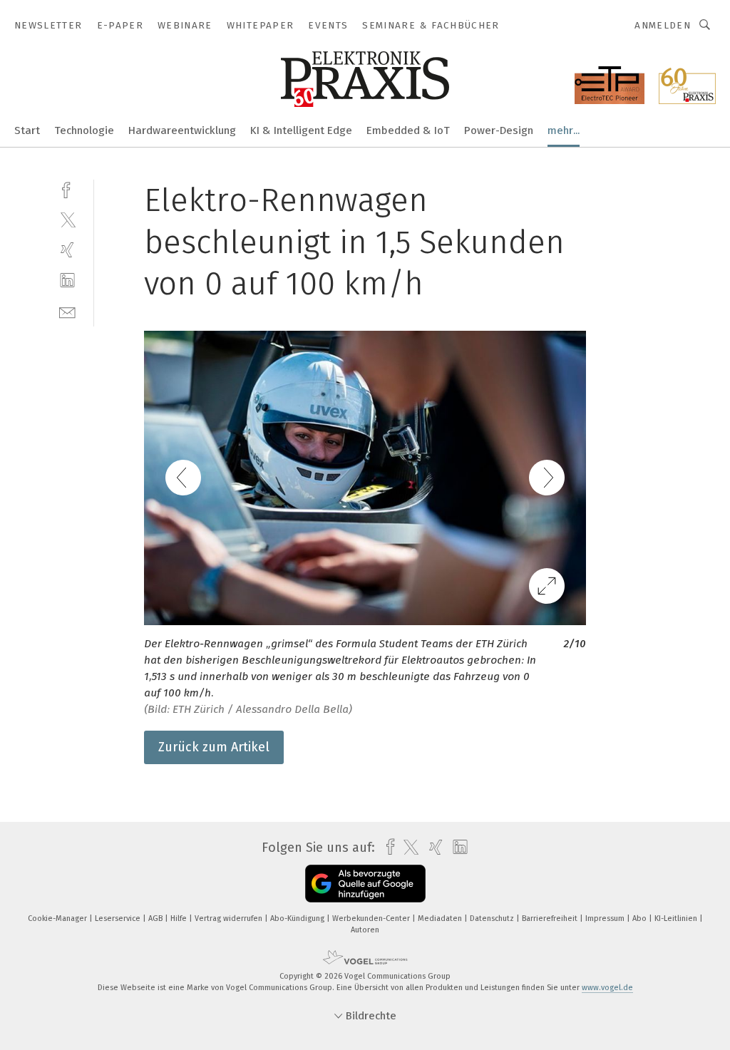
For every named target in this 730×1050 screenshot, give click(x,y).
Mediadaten (441, 918)
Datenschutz (493, 918)
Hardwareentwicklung (182, 130)
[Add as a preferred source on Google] (365, 883)
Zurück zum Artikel (213, 747)
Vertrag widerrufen (229, 918)
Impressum (606, 918)
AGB (156, 918)
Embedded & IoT (408, 130)
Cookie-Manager (58, 918)
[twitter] (67, 219)
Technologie (84, 130)
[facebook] (67, 188)
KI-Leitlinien (676, 918)
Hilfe (179, 918)
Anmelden (662, 25)
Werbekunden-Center (372, 918)
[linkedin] (67, 280)
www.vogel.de (607, 987)
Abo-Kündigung (298, 918)
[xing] (67, 250)
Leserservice (119, 918)
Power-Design (498, 130)
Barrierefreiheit (551, 918)
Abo (640, 918)
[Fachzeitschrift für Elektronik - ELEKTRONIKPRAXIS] (27, 129)
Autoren (365, 930)
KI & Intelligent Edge (301, 130)
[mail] (67, 311)
